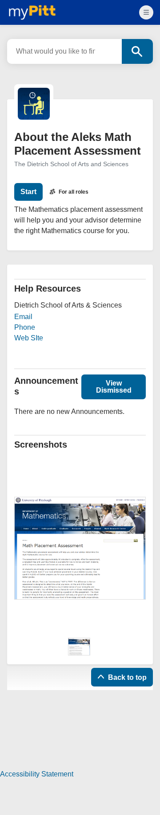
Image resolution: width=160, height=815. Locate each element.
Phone (24, 327)
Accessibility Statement (36, 774)
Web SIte (28, 338)
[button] (113, 386)
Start (28, 191)
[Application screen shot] (79, 646)
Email (23, 316)
